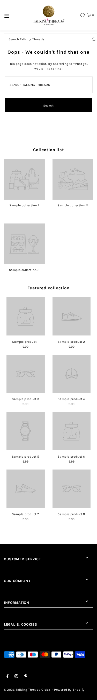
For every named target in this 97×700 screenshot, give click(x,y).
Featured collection (48, 287)
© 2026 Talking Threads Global (27, 689)
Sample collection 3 (24, 270)
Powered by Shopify (69, 689)
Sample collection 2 (72, 205)
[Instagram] (16, 677)
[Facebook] (7, 677)
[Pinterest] (25, 677)
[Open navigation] (7, 15)
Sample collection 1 (24, 205)
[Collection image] (24, 198)
